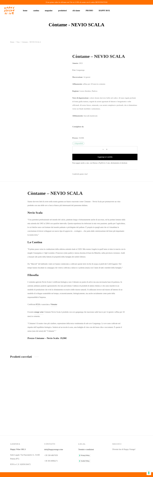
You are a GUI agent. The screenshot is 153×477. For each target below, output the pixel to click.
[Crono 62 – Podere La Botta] (59, 368)
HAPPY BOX (104, 11)
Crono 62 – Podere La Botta (55, 375)
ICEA (38, 304)
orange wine (39, 312)
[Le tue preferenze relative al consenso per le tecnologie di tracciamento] (149, 473)
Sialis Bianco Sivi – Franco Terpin (91, 383)
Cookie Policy (85, 461)
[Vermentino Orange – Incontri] (127, 371)
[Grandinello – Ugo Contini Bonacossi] (25, 384)
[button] (37, 368)
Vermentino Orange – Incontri (123, 383)
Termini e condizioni (86, 449)
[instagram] (114, 454)
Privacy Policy (85, 455)
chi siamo (76, 11)
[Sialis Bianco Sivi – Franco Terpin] (93, 371)
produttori (62, 11)
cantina (36, 11)
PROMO (89, 11)
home (25, 11)
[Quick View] (37, 373)
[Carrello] (144, 10)
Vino (18, 42)
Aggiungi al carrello (104, 157)
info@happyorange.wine (53, 449)
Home (12, 42)
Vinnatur (54, 304)
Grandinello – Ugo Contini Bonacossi (24, 408)
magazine (48, 11)
